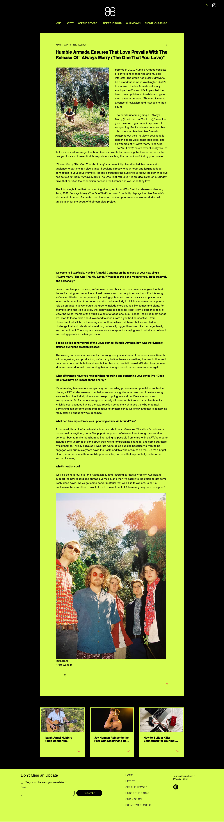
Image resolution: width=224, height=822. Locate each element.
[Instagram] (214, 5)
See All (180, 702)
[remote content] (112, 237)
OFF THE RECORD (136, 787)
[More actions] (166, 45)
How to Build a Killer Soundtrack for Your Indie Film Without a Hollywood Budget (160, 739)
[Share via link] (72, 675)
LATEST (130, 781)
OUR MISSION (133, 799)
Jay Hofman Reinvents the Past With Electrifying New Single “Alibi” (111, 739)
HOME (129, 775)
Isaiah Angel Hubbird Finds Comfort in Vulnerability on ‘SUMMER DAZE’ (61, 739)
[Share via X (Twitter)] (64, 675)
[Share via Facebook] (57, 675)
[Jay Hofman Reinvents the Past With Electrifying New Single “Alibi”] (112, 720)
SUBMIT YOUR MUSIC (136, 805)
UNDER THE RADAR (136, 793)
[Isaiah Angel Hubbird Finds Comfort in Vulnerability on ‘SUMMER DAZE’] (62, 720)
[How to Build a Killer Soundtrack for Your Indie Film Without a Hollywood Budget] (161, 720)
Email (24, 787)
